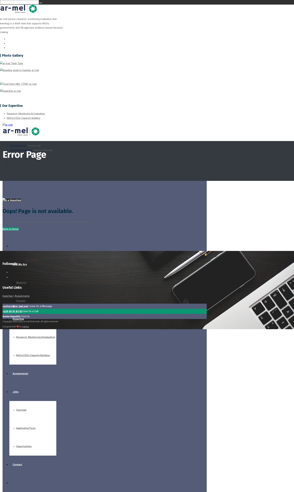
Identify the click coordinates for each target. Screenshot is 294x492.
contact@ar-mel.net (15, 306)
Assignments (22, 296)
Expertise (8, 296)
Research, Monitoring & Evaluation (26, 113)
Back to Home (11, 229)
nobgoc (25, 326)
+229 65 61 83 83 (18, 145)
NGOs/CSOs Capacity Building (23, 118)
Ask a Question (12, 200)
